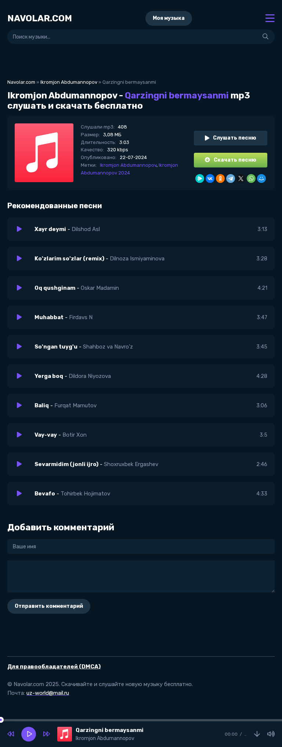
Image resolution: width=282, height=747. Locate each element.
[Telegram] (230, 178)
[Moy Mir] (261, 178)
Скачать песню (235, 160)
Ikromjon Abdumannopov (68, 82)
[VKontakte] (210, 178)
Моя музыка (169, 18)
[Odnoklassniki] (220, 178)
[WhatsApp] (251, 178)
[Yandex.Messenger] (199, 178)
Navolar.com (21, 82)
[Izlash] (265, 36)
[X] (240, 178)
